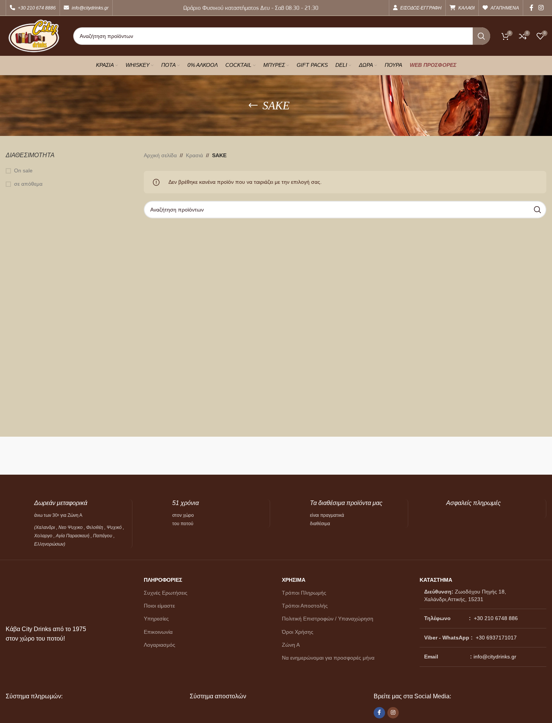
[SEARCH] (481, 36)
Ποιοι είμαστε (159, 606)
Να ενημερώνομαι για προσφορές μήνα (328, 658)
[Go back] (253, 105)
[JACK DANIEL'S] (107, 456)
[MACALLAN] (39, 456)
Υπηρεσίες (156, 619)
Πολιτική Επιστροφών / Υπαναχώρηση (327, 619)
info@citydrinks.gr (494, 657)
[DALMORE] (377, 456)
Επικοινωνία (158, 632)
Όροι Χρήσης (297, 632)
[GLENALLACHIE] (174, 456)
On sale (23, 170)
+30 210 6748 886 (495, 618)
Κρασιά (194, 155)
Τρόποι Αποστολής (305, 606)
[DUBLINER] (242, 456)
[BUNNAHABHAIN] (445, 456)
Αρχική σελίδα (160, 155)
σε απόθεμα (28, 184)
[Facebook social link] (531, 8)
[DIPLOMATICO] (309, 456)
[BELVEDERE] (512, 456)
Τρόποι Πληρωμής (304, 593)
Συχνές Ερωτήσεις (165, 593)
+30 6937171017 (496, 638)
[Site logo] (34, 35)
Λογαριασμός (159, 645)
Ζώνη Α (291, 645)
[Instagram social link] (541, 8)
